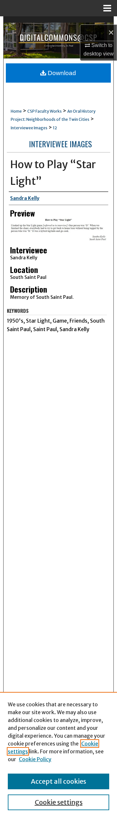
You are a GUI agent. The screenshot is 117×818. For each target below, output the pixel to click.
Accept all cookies (58, 781)
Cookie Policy (35, 759)
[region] (58, 755)
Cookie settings (59, 802)
